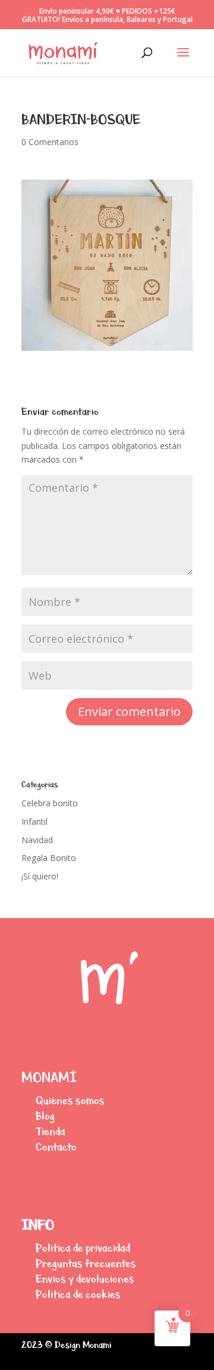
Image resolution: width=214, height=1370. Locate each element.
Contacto (56, 1146)
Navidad (37, 840)
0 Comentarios (49, 141)
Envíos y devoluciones (85, 1278)
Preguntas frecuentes (86, 1263)
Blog (45, 1115)
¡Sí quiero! (39, 876)
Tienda (50, 1131)
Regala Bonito (48, 857)
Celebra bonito (49, 803)
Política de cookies (78, 1294)
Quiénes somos (70, 1100)
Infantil (34, 821)
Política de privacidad (83, 1247)
